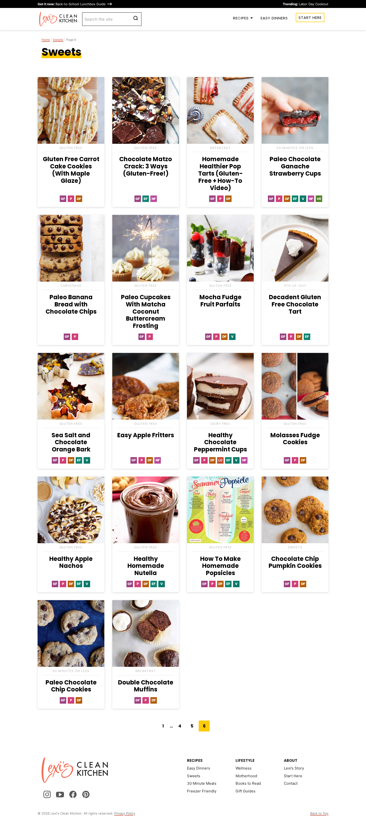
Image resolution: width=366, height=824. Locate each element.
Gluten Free (71, 147)
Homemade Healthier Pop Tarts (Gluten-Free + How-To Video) (220, 173)
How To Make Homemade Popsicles (220, 566)
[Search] (135, 18)
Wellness (243, 768)
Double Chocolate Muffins (145, 686)
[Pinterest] (85, 794)
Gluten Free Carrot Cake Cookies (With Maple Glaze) (71, 170)
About (290, 760)
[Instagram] (47, 794)
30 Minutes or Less (294, 147)
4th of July (295, 285)
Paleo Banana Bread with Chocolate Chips (71, 304)
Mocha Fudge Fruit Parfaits (220, 300)
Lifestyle (245, 760)
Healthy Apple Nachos (71, 562)
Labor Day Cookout (305, 4)
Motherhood (246, 776)
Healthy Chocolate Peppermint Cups (220, 442)
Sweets (58, 40)
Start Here (310, 17)
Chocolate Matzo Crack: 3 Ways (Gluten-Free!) (145, 166)
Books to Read (248, 783)
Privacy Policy (124, 813)
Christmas (71, 285)
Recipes (241, 18)
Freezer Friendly (201, 791)
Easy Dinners (274, 18)
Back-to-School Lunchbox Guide (72, 4)
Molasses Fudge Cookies (295, 438)
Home (46, 40)
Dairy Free (220, 423)
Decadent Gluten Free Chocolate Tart (295, 304)
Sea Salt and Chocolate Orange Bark (71, 442)
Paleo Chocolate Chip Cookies (71, 686)
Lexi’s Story (294, 768)
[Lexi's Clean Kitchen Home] (58, 19)
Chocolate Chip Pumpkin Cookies (295, 562)
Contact (291, 783)
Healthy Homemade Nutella (145, 566)
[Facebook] (72, 794)
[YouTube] (60, 794)
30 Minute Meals (201, 783)
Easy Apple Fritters (145, 435)
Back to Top (319, 813)
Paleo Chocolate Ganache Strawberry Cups (295, 166)
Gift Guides (245, 791)
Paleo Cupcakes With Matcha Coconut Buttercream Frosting (146, 311)
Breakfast (220, 147)
